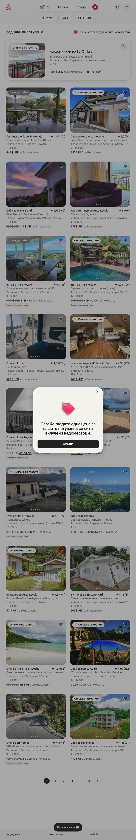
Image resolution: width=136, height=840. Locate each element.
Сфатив (68, 444)
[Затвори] (97, 391)
